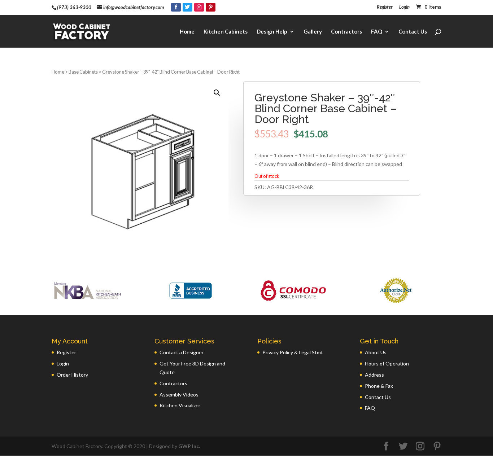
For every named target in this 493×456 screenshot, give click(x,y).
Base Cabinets (83, 72)
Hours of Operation (387, 363)
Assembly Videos (179, 394)
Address (374, 375)
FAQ (376, 32)
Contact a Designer (182, 352)
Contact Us (412, 32)
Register (385, 7)
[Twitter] (187, 7)
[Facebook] (176, 7)
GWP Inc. (189, 446)
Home (187, 32)
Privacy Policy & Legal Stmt (292, 352)
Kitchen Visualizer (180, 405)
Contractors (346, 32)
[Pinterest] (210, 7)
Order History (72, 375)
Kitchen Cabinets (226, 32)
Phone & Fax (379, 386)
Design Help (272, 32)
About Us (376, 352)
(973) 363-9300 (74, 7)
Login (404, 7)
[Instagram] (199, 7)
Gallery (313, 32)
